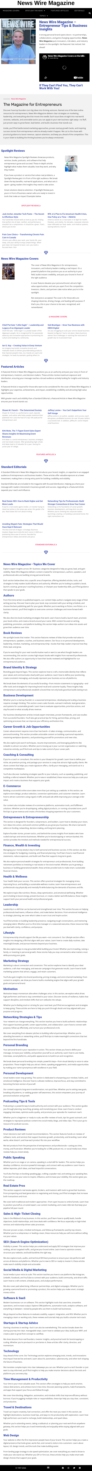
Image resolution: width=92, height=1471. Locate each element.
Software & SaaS (14, 1298)
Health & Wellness (15, 876)
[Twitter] (74, 1468)
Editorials (79, 11)
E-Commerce (12, 786)
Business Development (18, 695)
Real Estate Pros (14, 1185)
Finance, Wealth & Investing (21, 845)
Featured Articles (60, 11)
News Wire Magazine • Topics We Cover (29, 564)
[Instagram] (68, 1468)
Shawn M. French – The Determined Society (22, 410)
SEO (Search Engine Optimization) (25, 1242)
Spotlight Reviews (34, 11)
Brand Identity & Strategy (20, 667)
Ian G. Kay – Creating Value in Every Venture (22, 345)
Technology (11, 1351)
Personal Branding (15, 1045)
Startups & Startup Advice (20, 1323)
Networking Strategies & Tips (22, 1017)
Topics (43, 16)
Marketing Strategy (16, 961)
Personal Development (18, 1073)
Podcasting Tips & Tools (19, 1101)
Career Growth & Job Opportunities (26, 726)
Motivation (10, 989)
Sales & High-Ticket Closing (21, 1213)
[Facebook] (63, 1468)
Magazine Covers (11, 11)
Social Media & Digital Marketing (25, 1270)
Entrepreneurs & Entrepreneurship (26, 817)
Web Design (11, 1435)
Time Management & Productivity (25, 1379)
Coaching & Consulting (18, 754)
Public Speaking (14, 1157)
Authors (8, 595)
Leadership (10, 904)
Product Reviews (14, 1129)
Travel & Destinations (17, 1407)
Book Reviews (12, 633)
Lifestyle (9, 932)
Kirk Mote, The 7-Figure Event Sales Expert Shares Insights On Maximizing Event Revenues (21, 434)
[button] (90, 13)
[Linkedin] (80, 1468)
